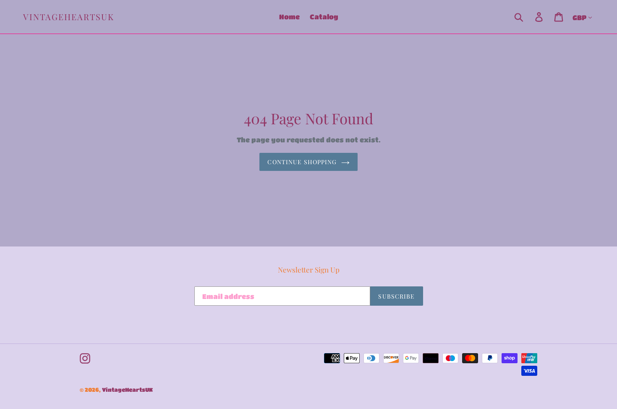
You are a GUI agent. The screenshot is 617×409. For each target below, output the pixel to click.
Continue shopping (302, 162)
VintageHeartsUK (68, 17)
